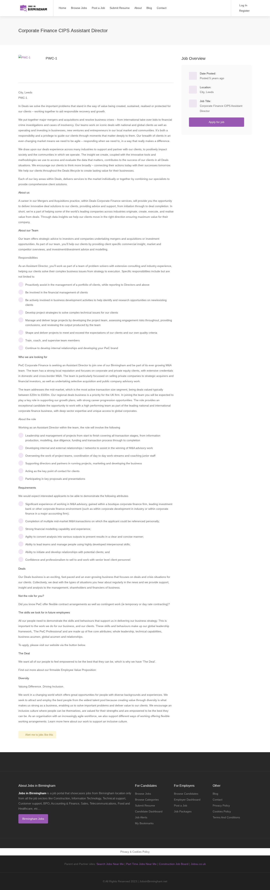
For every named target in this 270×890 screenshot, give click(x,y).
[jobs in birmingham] (33, 6)
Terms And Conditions (226, 817)
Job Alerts (141, 817)
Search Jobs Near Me (110, 864)
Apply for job (216, 122)
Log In (243, 5)
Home (62, 7)
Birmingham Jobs (33, 818)
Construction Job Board (173, 864)
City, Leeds (207, 92)
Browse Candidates (186, 793)
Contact (161, 7)
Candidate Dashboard (148, 811)
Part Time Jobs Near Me (141, 864)
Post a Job (98, 7)
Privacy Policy (221, 805)
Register (244, 10)
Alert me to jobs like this (39, 734)
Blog (149, 7)
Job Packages (183, 811)
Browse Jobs (79, 7)
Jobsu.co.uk (198, 864)
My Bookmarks (144, 823)
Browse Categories (147, 799)
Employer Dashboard (187, 799)
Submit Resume (120, 7)
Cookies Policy (222, 811)
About (138, 7)
